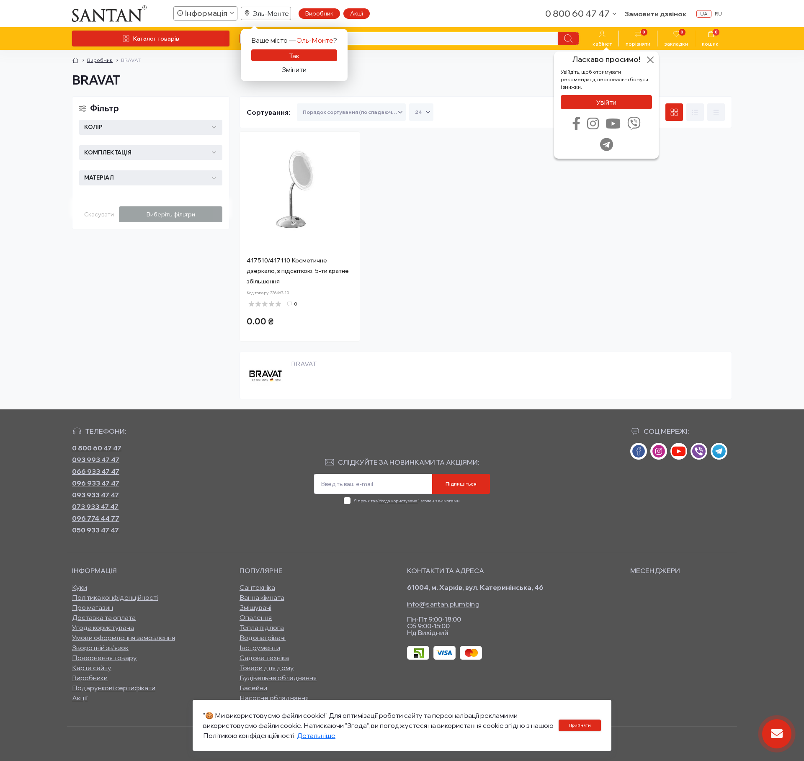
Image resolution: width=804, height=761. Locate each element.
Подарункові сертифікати (113, 688)
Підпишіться (461, 484)
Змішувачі (255, 607)
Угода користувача (398, 501)
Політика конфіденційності (115, 597)
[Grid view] (674, 112)
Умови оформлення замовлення (123, 637)
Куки (79, 587)
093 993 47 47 (95, 459)
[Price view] (716, 112)
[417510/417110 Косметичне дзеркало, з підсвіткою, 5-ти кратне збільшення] (300, 192)
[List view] (695, 112)
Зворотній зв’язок (100, 647)
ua (704, 13)
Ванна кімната (262, 597)
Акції (356, 13)
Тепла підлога (262, 627)
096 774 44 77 (95, 518)
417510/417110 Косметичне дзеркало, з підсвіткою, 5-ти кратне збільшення (298, 271)
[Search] (568, 38)
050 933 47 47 (95, 530)
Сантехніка (257, 587)
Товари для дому (267, 667)
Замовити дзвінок (655, 14)
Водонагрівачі (263, 637)
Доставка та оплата (104, 617)
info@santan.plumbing (443, 604)
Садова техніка (264, 657)
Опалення (256, 617)
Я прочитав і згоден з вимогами (407, 501)
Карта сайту (91, 667)
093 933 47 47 (95, 495)
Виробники (90, 678)
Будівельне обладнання (278, 678)
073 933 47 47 (95, 506)
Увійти (606, 102)
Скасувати (99, 214)
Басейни (253, 688)
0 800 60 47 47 (96, 448)
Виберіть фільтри (171, 214)
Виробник (319, 13)
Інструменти (260, 647)
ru (718, 13)
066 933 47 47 (95, 471)
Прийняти (580, 725)
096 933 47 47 (95, 483)
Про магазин (92, 607)
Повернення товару (104, 657)
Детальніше (316, 735)
